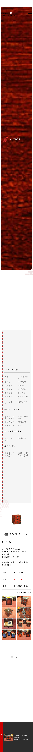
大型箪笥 (22, 389)
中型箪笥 (22, 382)
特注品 (7, 382)
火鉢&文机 (22, 401)
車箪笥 (21, 385)
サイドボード (23, 397)
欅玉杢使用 (9, 425)
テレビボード (9, 402)
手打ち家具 (9, 421)
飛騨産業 (22, 438)
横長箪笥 (8, 392)
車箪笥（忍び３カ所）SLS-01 (10, 455)
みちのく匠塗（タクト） (10, 417)
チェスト (22, 392)
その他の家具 (23, 377)
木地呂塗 (22, 421)
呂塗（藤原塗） (23, 417)
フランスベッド (9, 439)
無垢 (20, 425)
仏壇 (6, 376)
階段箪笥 (8, 389)
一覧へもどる (18, 657)
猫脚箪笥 (8, 385)
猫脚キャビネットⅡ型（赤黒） (23, 455)
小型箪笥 (8, 396)
